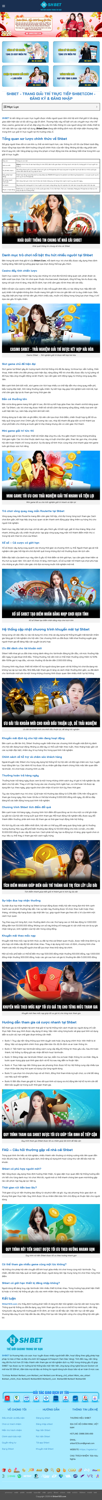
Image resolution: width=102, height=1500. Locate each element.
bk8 (95, 1492)
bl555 (74, 1492)
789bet (82, 1492)
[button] (3, 6)
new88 (29, 1492)
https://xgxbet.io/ (88, 1449)
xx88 (16, 1492)
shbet (62, 1492)
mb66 (89, 1492)
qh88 (22, 1492)
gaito (50, 1492)
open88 (37, 1492)
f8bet (56, 1492)
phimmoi (8, 1492)
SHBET (5, 1355)
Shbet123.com (9, 1304)
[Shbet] (51, 6)
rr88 (44, 1492)
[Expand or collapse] (96, 107)
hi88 (69, 1492)
